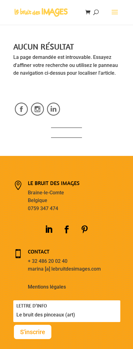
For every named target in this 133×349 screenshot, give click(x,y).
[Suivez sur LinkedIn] (48, 229)
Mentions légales (47, 287)
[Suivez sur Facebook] (66, 229)
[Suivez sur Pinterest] (84, 229)
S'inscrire (32, 332)
